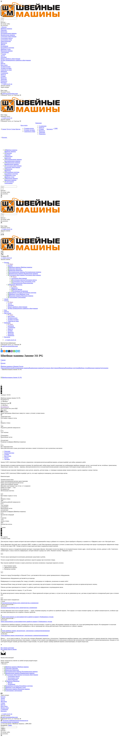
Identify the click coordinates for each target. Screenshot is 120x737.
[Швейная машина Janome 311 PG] (11, 377)
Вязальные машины (94, 368)
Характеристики (9, 453)
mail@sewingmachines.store (10, 93)
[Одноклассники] (4, 351)
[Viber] (12, 351)
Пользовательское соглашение (10, 722)
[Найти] (2, 20)
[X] (9, 351)
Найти (3, 729)
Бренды (3, 704)
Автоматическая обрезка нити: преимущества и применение (19, 607)
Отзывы (6, 454)
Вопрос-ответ (5, 708)
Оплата (6, 457)
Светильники (104, 368)
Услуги (10, 303)
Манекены (14, 288)
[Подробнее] (1, 615)
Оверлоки (4, 368)
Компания (11, 326)
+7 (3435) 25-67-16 (6, 84)
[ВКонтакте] (2, 351)
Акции (3, 698)
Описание (7, 451)
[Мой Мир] (7, 351)
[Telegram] (19, 351)
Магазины (4, 701)
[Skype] (16, 351)
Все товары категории (7, 648)
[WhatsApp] (14, 351)
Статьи (3, 703)
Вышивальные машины (36, 368)
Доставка (7, 459)
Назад (11, 264)
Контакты (4, 711)
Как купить (11, 316)
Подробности (5, 407)
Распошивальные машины (21, 368)
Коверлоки (10, 368)
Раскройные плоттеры (72, 368)
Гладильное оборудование (19, 278)
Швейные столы (83, 368)
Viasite (10, 725)
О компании (4, 709)
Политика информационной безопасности (15, 720)
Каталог (10, 265)
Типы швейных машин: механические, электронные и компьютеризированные (24, 635)
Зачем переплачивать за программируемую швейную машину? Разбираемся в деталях (26, 621)
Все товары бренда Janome (9, 649)
